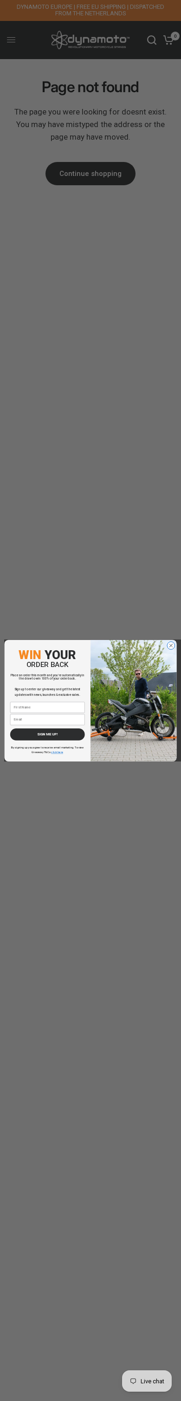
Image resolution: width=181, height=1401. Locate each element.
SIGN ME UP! (47, 734)
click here (57, 752)
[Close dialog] (171, 645)
